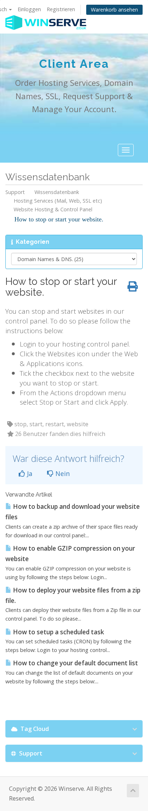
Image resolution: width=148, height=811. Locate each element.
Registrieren (61, 9)
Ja (28, 473)
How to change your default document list (74, 663)
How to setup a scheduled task (57, 632)
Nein (62, 473)
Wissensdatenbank (56, 192)
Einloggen (29, 9)
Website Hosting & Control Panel (53, 209)
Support (15, 192)
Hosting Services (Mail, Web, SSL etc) (58, 200)
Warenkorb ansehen (114, 9)
